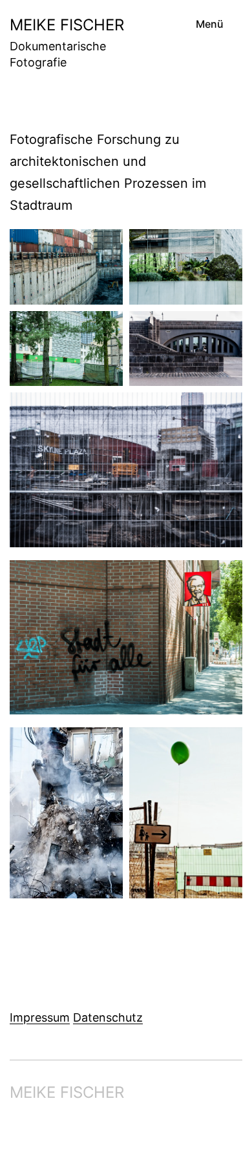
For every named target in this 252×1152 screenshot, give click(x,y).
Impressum (40, 1017)
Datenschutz (108, 1017)
